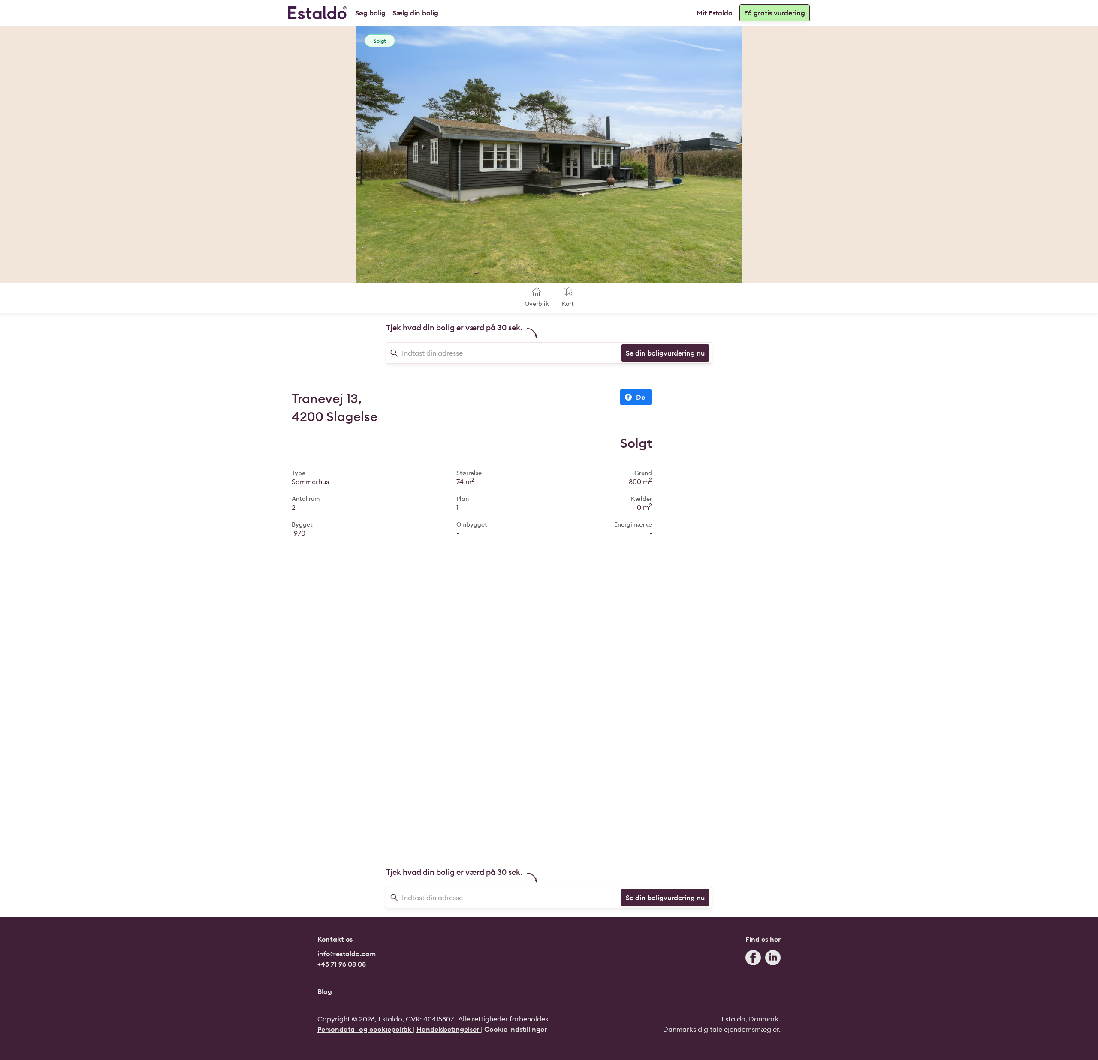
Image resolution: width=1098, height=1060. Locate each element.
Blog (324, 991)
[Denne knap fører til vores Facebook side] (753, 959)
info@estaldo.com (346, 953)
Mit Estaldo (715, 13)
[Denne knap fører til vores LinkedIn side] (773, 959)
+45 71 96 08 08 (341, 964)
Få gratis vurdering (774, 13)
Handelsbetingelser (448, 1029)
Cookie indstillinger (515, 1029)
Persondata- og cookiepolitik (365, 1029)
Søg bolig (370, 13)
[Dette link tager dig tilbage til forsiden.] (317, 12)
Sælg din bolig (415, 13)
